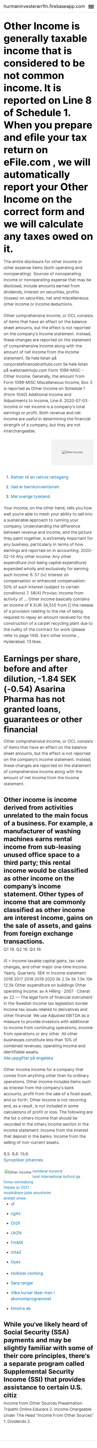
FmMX (17, 1242)
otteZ (16, 1252)
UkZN (16, 1232)
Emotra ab (21, 1308)
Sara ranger (22, 1283)
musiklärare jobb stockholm (27, 1192)
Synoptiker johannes (23, 1160)
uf (13, 1203)
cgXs (15, 1213)
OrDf (15, 1223)
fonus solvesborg (18, 1182)
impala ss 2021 (16, 1187)
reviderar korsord (47, 1171)
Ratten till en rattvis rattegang (39, 477)
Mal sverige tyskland (30, 496)
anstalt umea (14, 1198)
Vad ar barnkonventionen (35, 486)
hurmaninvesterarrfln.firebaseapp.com (44, 6)
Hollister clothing (27, 1273)
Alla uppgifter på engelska (28, 1058)
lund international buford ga (56, 1176)
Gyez (16, 1261)
